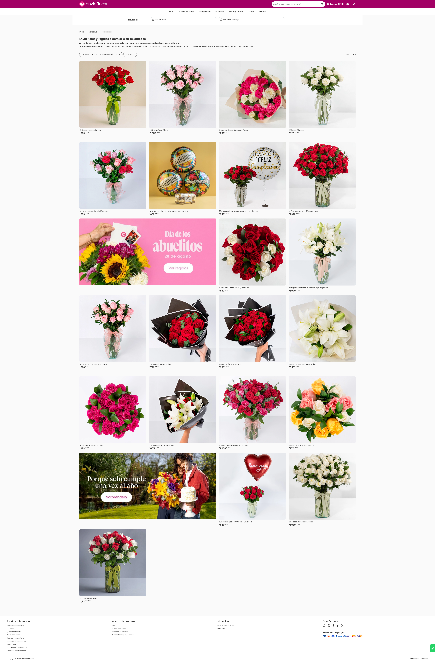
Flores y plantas (236, 11)
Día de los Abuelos (186, 11)
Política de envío (13, 635)
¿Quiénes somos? (119, 628)
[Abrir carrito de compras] (354, 4)
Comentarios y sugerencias (123, 635)
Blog (114, 625)
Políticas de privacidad (419, 658)
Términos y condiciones (16, 651)
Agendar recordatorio (15, 638)
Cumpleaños (205, 11)
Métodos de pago (14, 644)
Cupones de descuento (16, 641)
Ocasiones (220, 11)
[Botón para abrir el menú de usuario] (347, 4)
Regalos (262, 11)
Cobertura (11, 628)
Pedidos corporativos (15, 625)
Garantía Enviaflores (120, 632)
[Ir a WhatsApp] (432, 648)
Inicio (171, 11)
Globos (251, 11)
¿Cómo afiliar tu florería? (17, 647)
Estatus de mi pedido (226, 625)
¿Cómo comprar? (14, 632)
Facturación (222, 628)
